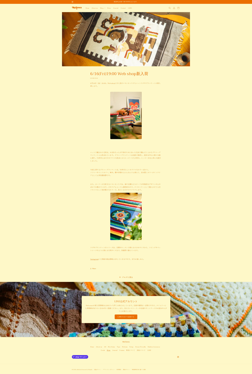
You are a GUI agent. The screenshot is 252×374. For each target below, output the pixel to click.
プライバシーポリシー (109, 369)
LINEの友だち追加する (126, 317)
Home (92, 347)
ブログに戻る (127, 277)
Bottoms (124, 347)
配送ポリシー (126, 369)
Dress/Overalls (140, 347)
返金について (141, 350)
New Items (111, 347)
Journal (114, 350)
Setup (131, 347)
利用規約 (119, 369)
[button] (102, 8)
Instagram (94, 259)
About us (99, 347)
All (105, 347)
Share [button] (94, 268)
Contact (121, 350)
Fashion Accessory (154, 347)
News (108, 350)
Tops (118, 347)
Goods (103, 350)
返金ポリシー (97, 369)
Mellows (79, 369)
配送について (130, 350)
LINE (149, 350)
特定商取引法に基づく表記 (139, 369)
